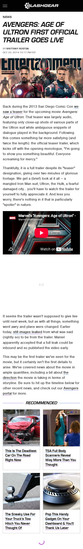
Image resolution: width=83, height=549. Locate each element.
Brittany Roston (17, 48)
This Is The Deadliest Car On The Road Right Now (20, 455)
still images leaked (27, 332)
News (7, 17)
